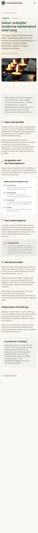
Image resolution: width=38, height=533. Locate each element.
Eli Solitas (28, 80)
